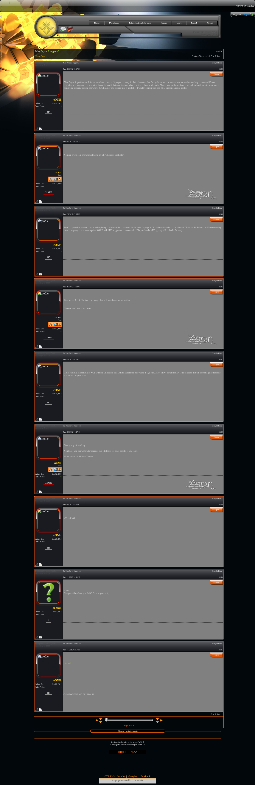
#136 (221, 287)
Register (237, 14)
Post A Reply (216, 56)
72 (61, 186)
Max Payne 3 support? (47, 51)
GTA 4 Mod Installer (115, 776)
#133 (221, 69)
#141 (221, 650)
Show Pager (40, 56)
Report (216, 74)
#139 (221, 505)
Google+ (132, 776)
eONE (220, 51)
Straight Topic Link (200, 56)
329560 (48, 192)
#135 (221, 214)
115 (48, 112)
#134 (221, 142)
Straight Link (217, 63)
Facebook (145, 776)
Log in (246, 14)
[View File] (70, 31)
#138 (221, 432)
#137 (221, 359)
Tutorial (67, 663)
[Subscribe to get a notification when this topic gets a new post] (63, 29)
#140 (221, 577)
